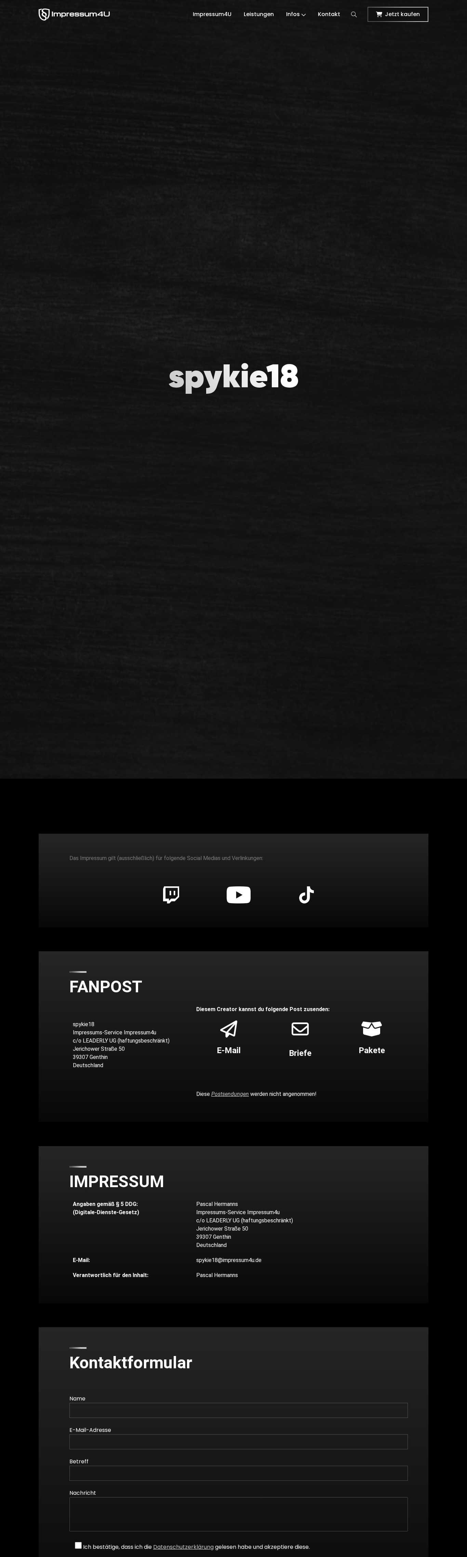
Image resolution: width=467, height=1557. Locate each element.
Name (77, 1398)
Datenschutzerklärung (183, 1547)
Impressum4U (212, 14)
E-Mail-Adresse (90, 1430)
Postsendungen (230, 1094)
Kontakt (329, 14)
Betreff (79, 1461)
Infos (293, 14)
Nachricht (82, 1493)
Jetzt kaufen (402, 14)
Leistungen (259, 14)
